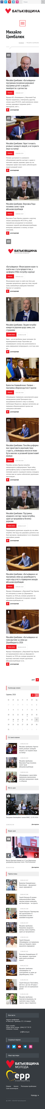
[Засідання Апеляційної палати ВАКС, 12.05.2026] (22, 804)
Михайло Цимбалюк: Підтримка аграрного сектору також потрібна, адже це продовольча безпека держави (20, 517)
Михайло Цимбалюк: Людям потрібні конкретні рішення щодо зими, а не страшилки (21, 327)
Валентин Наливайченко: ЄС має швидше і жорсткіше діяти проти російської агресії (28, 957)
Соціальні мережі (14, 1040)
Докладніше (35, 824)
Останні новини (14, 737)
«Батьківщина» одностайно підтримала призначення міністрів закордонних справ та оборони (28, 778)
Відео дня (12, 831)
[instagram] (17, 2)
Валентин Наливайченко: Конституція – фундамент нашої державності (27, 885)
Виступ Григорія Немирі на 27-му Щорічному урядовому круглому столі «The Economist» (21, 861)
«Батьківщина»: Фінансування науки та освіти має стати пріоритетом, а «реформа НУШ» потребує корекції (22, 269)
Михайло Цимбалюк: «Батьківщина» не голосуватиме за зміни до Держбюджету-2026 (22, 640)
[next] (14, 780)
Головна (21, 42)
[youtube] (9, 2)
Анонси (16, 1086)
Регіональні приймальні (28, 1086)
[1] (27, 714)
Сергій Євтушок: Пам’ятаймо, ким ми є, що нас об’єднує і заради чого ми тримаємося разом (28, 986)
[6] (18, 719)
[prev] (14, 745)
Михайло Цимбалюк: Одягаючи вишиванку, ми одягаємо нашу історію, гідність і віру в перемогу (27, 1000)
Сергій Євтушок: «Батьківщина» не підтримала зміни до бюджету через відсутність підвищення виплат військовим (29, 943)
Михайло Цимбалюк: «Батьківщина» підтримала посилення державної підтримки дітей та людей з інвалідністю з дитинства (20, 84)
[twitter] (5, 2)
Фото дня (12, 788)
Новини (10, 92)
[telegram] (13, 2)
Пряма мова (11, 334)
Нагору (34, 1095)
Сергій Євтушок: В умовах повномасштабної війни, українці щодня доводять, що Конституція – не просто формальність (28, 900)
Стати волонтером (12, 1088)
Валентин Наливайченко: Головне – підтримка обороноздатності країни (21, 386)
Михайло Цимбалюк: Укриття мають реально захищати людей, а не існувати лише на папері (22, 146)
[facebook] (2, 2)
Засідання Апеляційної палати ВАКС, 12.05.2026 (22, 817)
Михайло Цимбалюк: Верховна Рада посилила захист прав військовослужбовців (20, 206)
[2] (13, 719)
